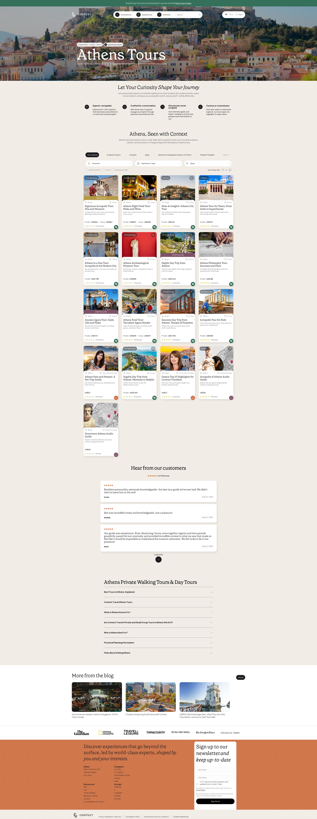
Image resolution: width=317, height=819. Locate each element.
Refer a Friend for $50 (92, 769)
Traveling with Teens (121, 170)
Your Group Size (214, 170)
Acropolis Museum (113, 155)
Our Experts (118, 772)
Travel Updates (89, 793)
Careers (117, 778)
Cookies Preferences (180, 817)
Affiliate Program (90, 772)
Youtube (117, 799)
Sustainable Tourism (122, 775)
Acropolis (132, 155)
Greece (92, 45)
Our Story (117, 769)
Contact (87, 799)
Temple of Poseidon (207, 155)
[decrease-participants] (223, 170)
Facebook (117, 787)
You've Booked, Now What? (94, 802)
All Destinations (83, 45)
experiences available (113, 45)
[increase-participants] (230, 170)
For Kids (107, 170)
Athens (99, 45)
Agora (147, 155)
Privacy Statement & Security (110, 817)
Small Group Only (94, 170)
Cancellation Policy (132, 817)
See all (240, 677)
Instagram (118, 793)
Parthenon (227, 155)
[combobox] (109, 163)
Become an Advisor (91, 796)
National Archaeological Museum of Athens (174, 155)
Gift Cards (88, 775)
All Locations (92, 155)
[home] (82, 16)
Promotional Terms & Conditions (156, 817)
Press (116, 781)
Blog (85, 787)
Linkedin (117, 796)
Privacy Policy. (200, 790)
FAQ (85, 790)
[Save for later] (115, 178)
